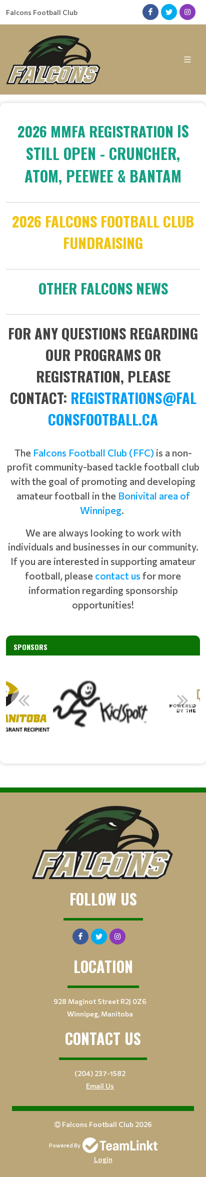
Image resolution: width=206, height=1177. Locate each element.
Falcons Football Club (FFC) (93, 452)
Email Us (100, 1086)
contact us (117, 576)
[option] (103, 706)
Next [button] (182, 700)
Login (103, 1159)
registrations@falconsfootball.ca (122, 408)
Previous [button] (23, 700)
